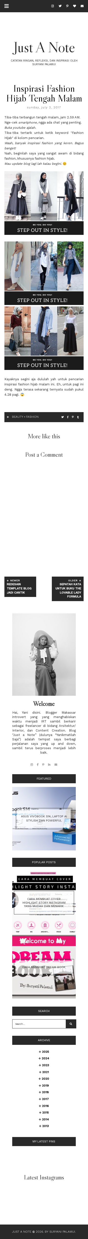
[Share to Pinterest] (73, 417)
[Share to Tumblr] (78, 417)
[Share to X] (62, 417)
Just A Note (44, 47)
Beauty (17, 416)
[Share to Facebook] (67, 417)
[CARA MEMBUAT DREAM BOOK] (44, 997)
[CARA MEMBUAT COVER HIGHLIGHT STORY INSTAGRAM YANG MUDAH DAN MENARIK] (44, 933)
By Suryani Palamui (60, 1231)
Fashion (32, 416)
